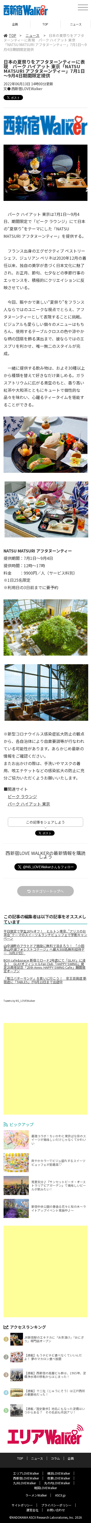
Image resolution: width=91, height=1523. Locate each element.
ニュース (45, 24)
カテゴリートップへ (48, 891)
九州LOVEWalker (24, 1483)
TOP (15, 24)
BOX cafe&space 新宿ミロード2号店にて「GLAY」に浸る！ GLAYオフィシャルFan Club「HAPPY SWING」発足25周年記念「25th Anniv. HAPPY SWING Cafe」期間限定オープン (44, 966)
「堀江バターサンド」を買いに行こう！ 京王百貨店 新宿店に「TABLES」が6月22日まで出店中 (45, 980)
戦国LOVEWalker (45, 1488)
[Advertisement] (45, 1069)
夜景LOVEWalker (58, 1478)
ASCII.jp (60, 1495)
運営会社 (32, 1510)
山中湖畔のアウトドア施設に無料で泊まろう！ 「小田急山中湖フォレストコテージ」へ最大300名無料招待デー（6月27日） (44, 949)
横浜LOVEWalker (58, 1473)
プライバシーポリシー (56, 1505)
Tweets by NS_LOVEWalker (19, 1001)
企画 (71, 1458)
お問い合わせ (56, 1510)
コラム (75, 24)
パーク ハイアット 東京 (29, 804)
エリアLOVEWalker (26, 1473)
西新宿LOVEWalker (26, 1478)
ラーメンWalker (36, 1495)
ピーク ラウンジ (22, 796)
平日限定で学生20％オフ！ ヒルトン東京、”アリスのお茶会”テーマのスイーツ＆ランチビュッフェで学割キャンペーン (45, 935)
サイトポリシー (22, 1505)
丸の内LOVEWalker (57, 1483)
